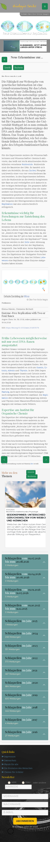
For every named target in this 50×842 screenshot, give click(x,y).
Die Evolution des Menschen (18, 768)
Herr (13, 782)
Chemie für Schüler (13, 772)
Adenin (11, 370)
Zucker (32, 170)
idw (32, 464)
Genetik (7, 67)
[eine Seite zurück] (4, 459)
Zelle (27, 242)
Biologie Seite (24, 6)
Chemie (23, 413)
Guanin (39, 367)
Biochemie (18, 67)
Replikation (7, 204)
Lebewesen (17, 338)
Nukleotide (27, 164)
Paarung (5, 392)
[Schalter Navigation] (45, 6)
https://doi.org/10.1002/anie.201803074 (22, 328)
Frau (27, 782)
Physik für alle (11, 764)
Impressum (9, 756)
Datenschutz (10, 760)
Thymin (23, 370)
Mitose (26, 296)
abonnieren (25, 821)
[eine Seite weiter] (46, 459)
